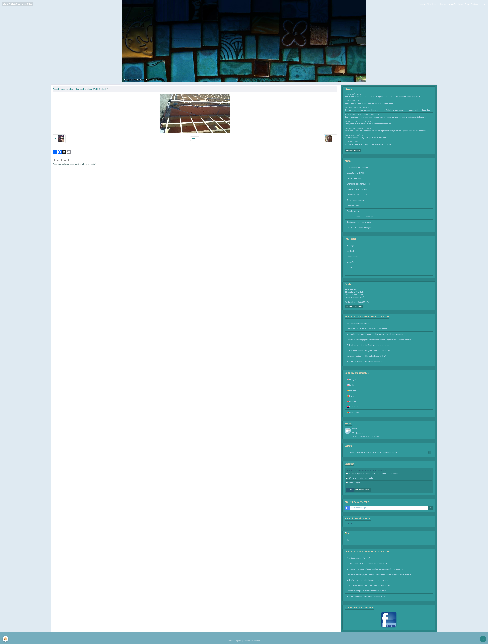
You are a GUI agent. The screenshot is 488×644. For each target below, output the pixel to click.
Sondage (474, 4)
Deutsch (352, 401)
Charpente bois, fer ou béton (358, 184)
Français (352, 380)
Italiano (352, 396)
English (352, 385)
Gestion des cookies (252, 641)
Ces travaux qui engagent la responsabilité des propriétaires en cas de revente (379, 340)
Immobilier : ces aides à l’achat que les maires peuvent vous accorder (375, 334)
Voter (349, 490)
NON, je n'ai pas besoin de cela (361, 478)
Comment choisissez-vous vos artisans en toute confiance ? (388, 452)
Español (352, 390)
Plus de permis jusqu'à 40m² (358, 323)
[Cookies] (5, 639)
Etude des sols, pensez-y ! (357, 195)
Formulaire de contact (354, 306)
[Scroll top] (483, 639)
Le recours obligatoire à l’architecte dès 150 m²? (366, 356)
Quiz (467, 4)
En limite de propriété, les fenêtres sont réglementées (369, 345)
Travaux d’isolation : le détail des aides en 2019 (366, 362)
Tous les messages (353, 151)
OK (431, 508)
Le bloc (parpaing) (354, 178)
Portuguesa (354, 412)
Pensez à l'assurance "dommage (360, 217)
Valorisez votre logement (357, 189)
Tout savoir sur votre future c (359, 222)
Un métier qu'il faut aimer (357, 167)
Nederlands (354, 407)
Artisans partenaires (355, 200)
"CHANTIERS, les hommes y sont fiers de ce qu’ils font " (369, 351)
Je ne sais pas (354, 483)
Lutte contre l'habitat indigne (359, 228)
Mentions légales (235, 641)
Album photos (67, 89)
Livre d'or (452, 4)
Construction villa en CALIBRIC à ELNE (90, 89)
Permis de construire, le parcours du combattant (367, 329)
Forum (460, 4)
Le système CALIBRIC (355, 173)
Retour (195, 138)
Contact (443, 4)
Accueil (422, 4)
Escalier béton (353, 211)
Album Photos (432, 4)
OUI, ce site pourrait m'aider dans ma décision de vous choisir (373, 474)
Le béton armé (353, 206)
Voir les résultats (362, 490)
